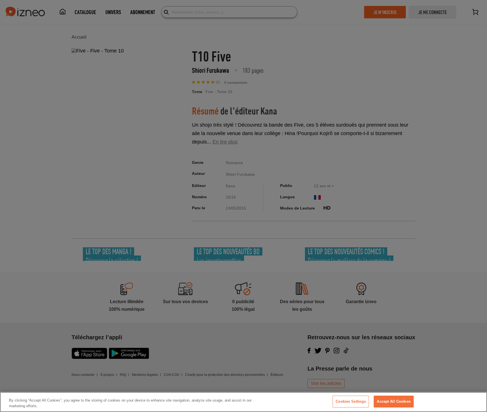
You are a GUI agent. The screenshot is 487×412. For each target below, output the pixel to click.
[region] (243, 402)
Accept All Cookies (393, 401)
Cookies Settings (351, 401)
